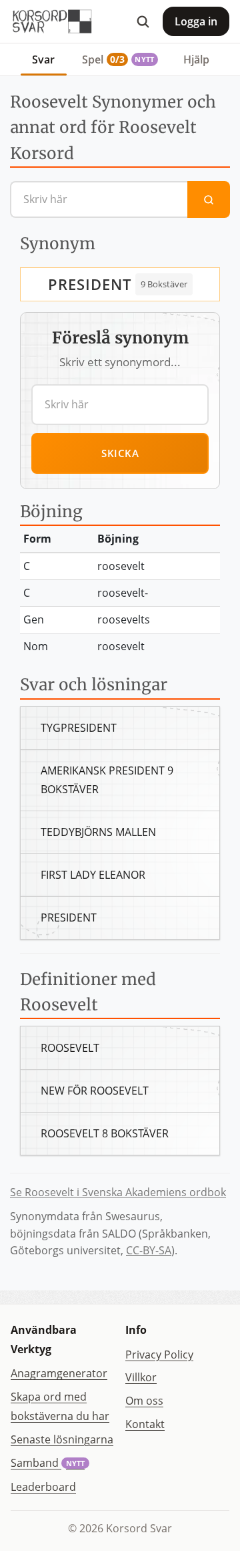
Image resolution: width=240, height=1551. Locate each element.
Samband (48, 1462)
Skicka (120, 453)
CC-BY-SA (148, 1250)
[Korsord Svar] (51, 21)
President (69, 917)
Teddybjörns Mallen (98, 832)
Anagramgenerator (59, 1373)
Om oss (144, 1400)
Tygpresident (79, 727)
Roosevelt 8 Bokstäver (105, 1133)
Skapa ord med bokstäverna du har (60, 1406)
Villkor (141, 1377)
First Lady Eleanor (93, 874)
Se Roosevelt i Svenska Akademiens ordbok (118, 1192)
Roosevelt (70, 1047)
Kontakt (145, 1424)
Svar (43, 59)
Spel (118, 59)
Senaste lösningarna (62, 1439)
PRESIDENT (89, 284)
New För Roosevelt (95, 1090)
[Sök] (142, 21)
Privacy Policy (159, 1354)
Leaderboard (43, 1486)
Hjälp (196, 59)
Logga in (196, 21)
